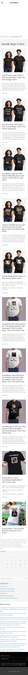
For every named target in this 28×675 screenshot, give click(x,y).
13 (6, 564)
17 (24, 564)
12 (2, 564)
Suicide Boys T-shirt (7, 36)
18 (7, 567)
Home (1, 36)
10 (20, 560)
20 (16, 567)
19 (11, 567)
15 (15, 564)
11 (24, 560)
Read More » (5, 93)
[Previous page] (2, 557)
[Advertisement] (14, 20)
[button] (2, 2)
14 (11, 564)
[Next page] (20, 568)
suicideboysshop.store (15, 671)
